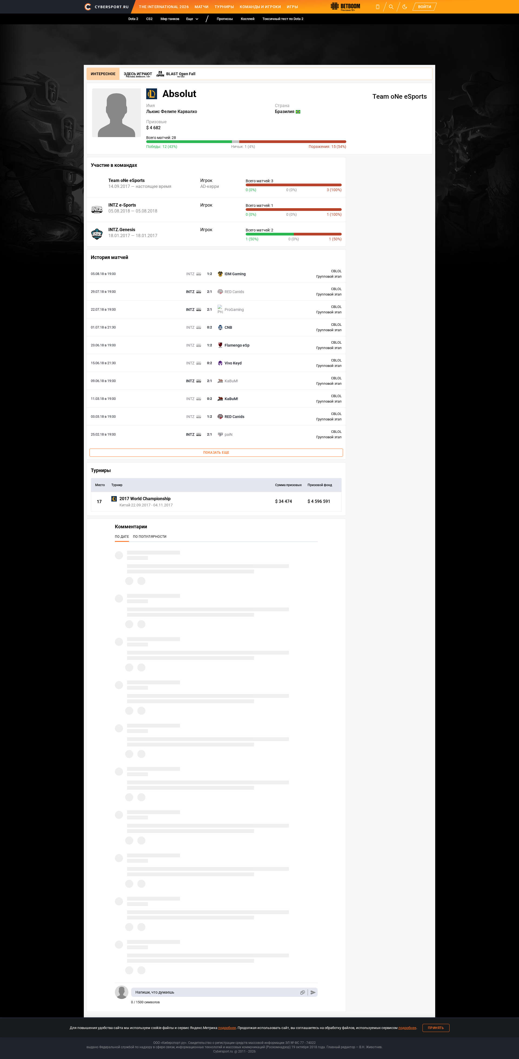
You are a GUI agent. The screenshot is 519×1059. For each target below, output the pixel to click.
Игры (292, 7)
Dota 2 (133, 19)
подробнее (227, 1028)
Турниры (224, 7)
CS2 (149, 19)
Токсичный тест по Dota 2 (282, 19)
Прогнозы (225, 19)
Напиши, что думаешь (154, 992)
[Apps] (377, 7)
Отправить (313, 992)
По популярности (150, 537)
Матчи (202, 7)
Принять (436, 1028)
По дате (122, 537)
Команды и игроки (260, 7)
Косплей (247, 19)
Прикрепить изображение (302, 992)
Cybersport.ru (223, 1051)
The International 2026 (164, 7)
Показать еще (216, 452)
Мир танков (170, 19)
